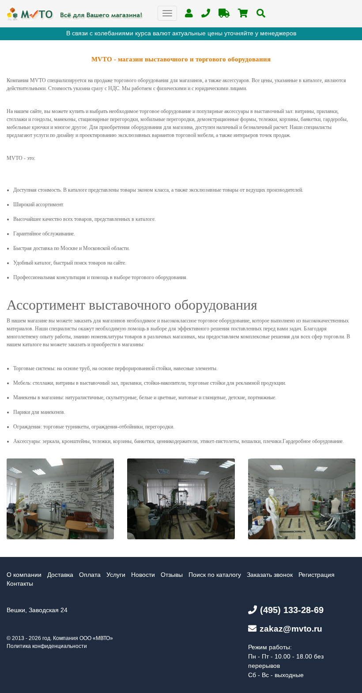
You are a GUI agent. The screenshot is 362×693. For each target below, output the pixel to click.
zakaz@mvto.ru (291, 628)
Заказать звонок (270, 574)
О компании (24, 574)
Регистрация (316, 574)
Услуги (115, 574)
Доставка (60, 574)
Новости (143, 574)
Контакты (20, 583)
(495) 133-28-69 (292, 610)
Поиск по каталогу (215, 574)
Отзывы (172, 574)
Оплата (90, 574)
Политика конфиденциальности (47, 646)
